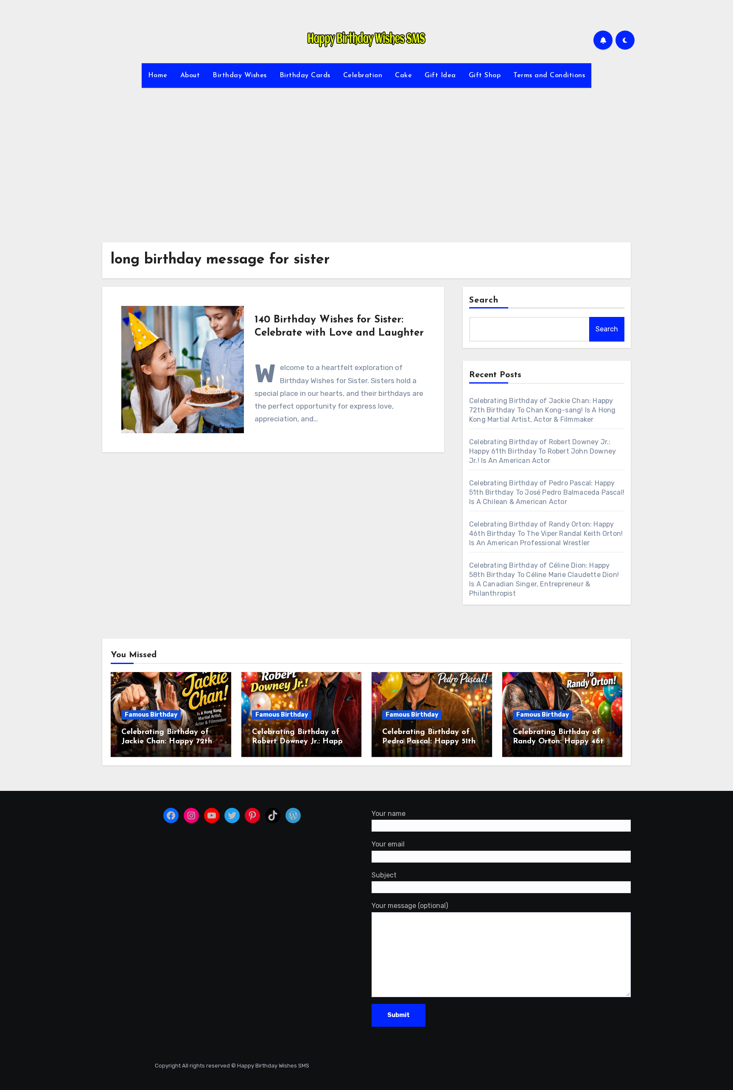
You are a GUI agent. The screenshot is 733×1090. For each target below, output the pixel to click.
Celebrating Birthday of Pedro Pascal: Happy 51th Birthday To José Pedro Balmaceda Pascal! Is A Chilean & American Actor (546, 492)
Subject (384, 875)
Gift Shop (485, 75)
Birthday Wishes (240, 75)
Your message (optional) (410, 906)
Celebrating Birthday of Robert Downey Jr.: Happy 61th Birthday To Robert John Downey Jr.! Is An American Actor (542, 451)
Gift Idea (440, 75)
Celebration (363, 75)
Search (484, 300)
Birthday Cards (305, 75)
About (190, 75)
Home (158, 75)
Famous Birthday (151, 714)
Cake (403, 75)
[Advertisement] (366, 160)
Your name (389, 814)
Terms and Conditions (549, 75)
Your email (388, 845)
